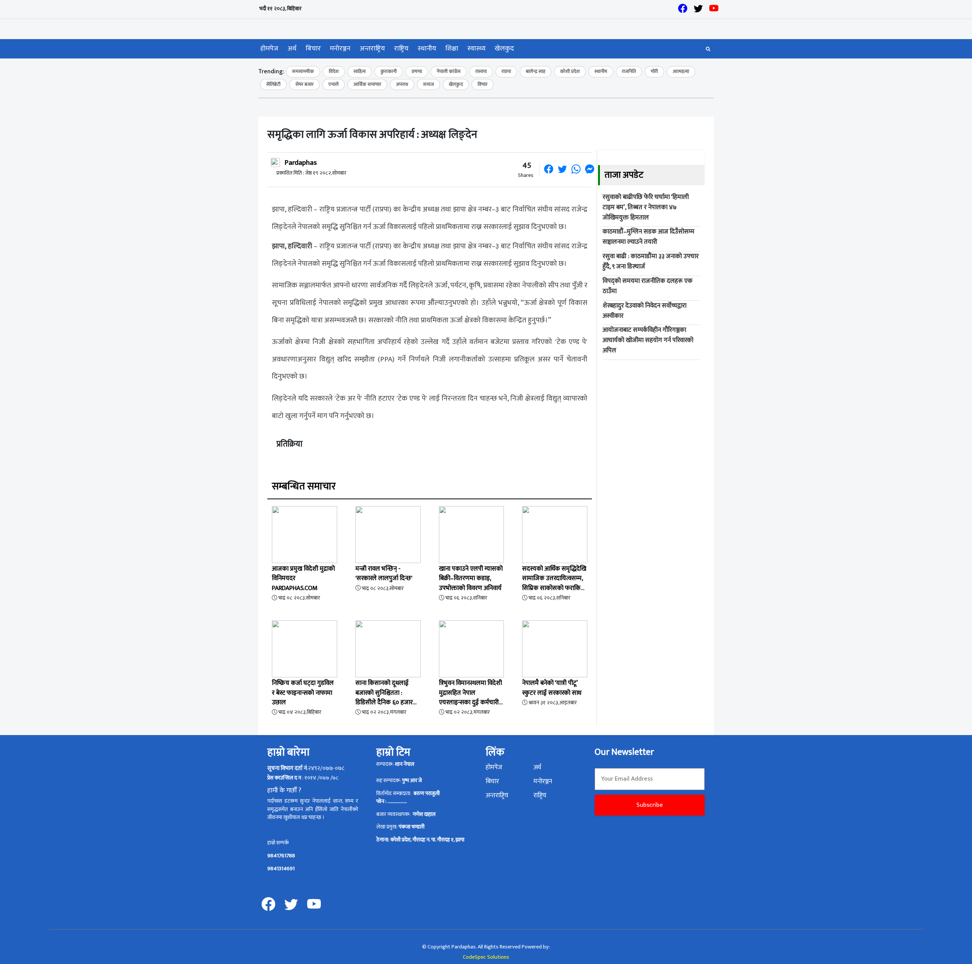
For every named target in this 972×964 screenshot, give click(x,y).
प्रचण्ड (417, 71)
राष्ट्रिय (401, 48)
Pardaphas (300, 162)
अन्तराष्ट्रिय (372, 48)
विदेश (334, 71)
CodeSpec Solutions (486, 957)
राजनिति (629, 71)
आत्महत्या (681, 71)
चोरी (654, 71)
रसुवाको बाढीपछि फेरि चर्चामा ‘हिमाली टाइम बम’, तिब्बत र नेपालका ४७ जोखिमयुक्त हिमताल (646, 207)
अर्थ (292, 48)
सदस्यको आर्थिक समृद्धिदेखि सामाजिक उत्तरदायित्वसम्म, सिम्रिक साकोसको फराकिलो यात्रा (554, 583)
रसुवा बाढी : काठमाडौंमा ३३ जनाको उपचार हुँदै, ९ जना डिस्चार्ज (651, 261)
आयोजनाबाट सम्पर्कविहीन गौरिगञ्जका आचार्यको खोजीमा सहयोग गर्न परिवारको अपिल (648, 340)
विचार (483, 84)
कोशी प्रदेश (570, 71)
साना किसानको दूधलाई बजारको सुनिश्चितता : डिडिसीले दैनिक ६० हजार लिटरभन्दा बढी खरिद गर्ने (384, 697)
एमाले (333, 84)
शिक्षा (451, 48)
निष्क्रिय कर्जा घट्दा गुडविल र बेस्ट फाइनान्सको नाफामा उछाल (303, 692)
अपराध (402, 84)
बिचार (313, 48)
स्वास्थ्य (476, 48)
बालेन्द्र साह (535, 71)
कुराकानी (388, 71)
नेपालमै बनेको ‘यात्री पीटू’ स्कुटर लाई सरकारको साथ (551, 688)
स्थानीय (427, 48)
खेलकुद (504, 48)
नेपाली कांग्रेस (449, 71)
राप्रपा (506, 71)
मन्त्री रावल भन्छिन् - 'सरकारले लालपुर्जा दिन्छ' (383, 573)
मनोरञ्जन (340, 48)
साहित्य (359, 71)
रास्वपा (481, 71)
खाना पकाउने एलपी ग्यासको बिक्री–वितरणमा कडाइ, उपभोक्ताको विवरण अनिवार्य (471, 578)
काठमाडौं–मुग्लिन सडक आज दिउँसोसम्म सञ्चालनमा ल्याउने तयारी (648, 236)
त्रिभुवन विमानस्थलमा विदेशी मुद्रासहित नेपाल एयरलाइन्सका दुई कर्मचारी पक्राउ (470, 697)
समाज (428, 84)
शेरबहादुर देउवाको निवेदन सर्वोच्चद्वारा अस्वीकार (644, 310)
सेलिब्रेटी (273, 84)
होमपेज (269, 48)
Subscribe (649, 805)
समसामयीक (303, 71)
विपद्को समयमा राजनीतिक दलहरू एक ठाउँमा (648, 286)
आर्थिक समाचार (367, 84)
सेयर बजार (304, 84)
